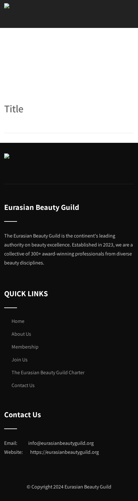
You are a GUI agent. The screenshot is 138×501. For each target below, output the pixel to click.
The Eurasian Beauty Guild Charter (48, 372)
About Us (21, 334)
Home (18, 321)
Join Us (20, 359)
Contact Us (23, 385)
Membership (25, 346)
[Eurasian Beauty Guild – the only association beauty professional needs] (6, 5)
